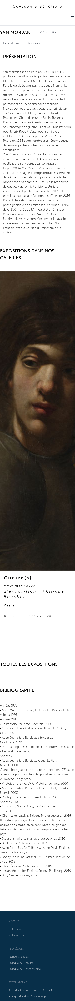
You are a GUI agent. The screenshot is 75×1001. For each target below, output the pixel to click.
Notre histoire (16, 929)
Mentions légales (18, 956)
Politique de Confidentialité (24, 969)
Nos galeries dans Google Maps (27, 996)
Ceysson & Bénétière (37, 6)
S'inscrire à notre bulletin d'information (31, 990)
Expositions (11, 43)
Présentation (49, 32)
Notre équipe (16, 935)
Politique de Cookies (20, 962)
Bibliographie (34, 43)
